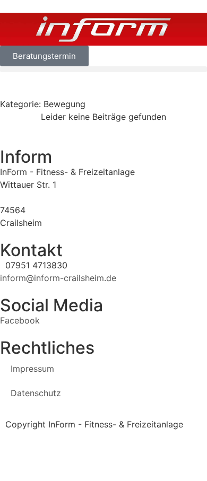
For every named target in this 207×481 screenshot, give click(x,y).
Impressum (32, 368)
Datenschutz (36, 393)
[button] (103, 69)
